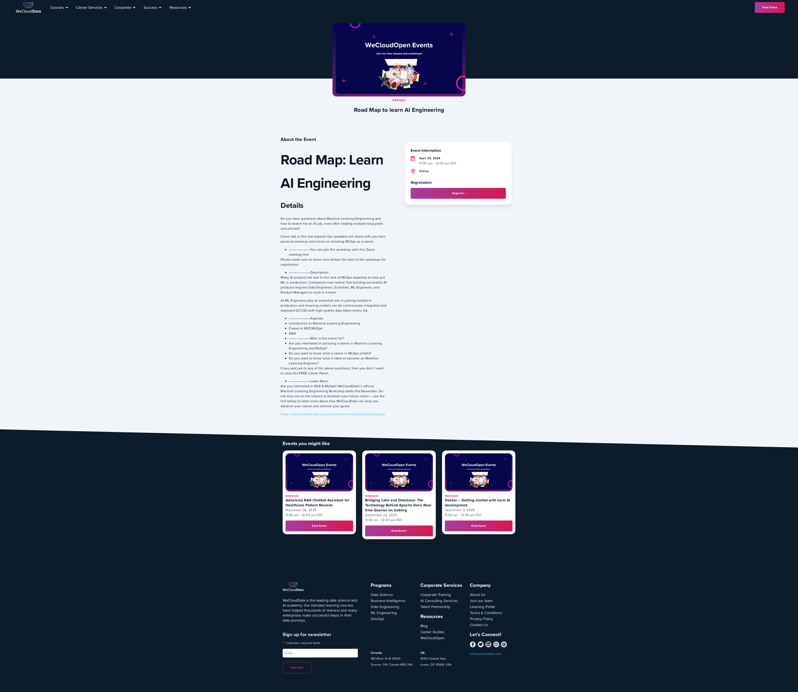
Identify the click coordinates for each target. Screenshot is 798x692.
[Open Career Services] (105, 7)
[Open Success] (160, 7)
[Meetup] (504, 644)
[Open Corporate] (134, 7)
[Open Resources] (189, 7)
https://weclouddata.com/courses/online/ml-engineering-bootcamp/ (333, 414)
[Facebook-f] (473, 644)
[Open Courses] (67, 7)
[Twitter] (481, 644)
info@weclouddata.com (485, 654)
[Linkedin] (488, 644)
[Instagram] (496, 644)
